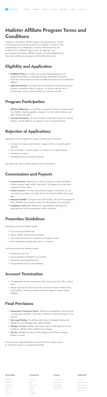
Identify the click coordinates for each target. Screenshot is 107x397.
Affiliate (31, 388)
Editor (7, 390)
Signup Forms (9, 385)
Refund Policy (57, 388)
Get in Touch (33, 385)
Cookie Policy (57, 382)
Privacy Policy (57, 385)
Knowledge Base (82, 388)
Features (27, 9)
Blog (30, 382)
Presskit (31, 390)
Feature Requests (82, 382)
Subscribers (64, 9)
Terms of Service (58, 380)
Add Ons (46, 9)
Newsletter (32, 393)
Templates (36, 9)
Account (81, 9)
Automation (8, 382)
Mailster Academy (83, 385)
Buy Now (95, 9)
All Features (8, 380)
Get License (81, 390)
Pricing (54, 9)
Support (73, 9)
